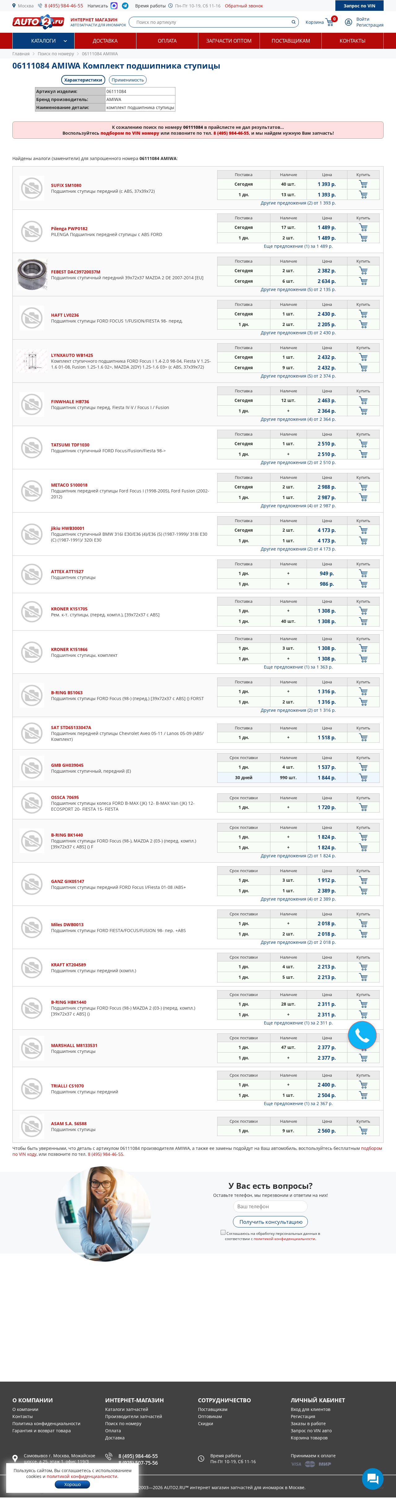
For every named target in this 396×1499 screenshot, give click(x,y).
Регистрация (370, 25)
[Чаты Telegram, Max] (373, 1479)
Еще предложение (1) (298, 246)
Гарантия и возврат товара (41, 1431)
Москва (26, 6)
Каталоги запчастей (126, 1409)
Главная (21, 54)
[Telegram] (126, 7)
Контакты (353, 40)
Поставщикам (291, 40)
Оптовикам (210, 1416)
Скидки (205, 1423)
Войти (362, 19)
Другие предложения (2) (298, 203)
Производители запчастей (133, 1416)
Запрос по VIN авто (311, 1431)
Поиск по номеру (123, 1423)
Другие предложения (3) (298, 333)
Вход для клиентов (310, 1409)
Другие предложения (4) (298, 419)
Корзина (315, 22)
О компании (25, 1409)
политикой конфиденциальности (284, 1238)
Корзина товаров (309, 1438)
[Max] (114, 7)
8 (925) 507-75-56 (138, 1462)
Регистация (303, 1416)
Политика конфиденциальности (46, 1423)
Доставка (105, 40)
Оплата (167, 40)
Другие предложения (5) (298, 289)
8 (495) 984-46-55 (64, 5)
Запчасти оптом (229, 40)
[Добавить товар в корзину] (363, 184)
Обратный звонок (244, 6)
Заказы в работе (308, 1423)
